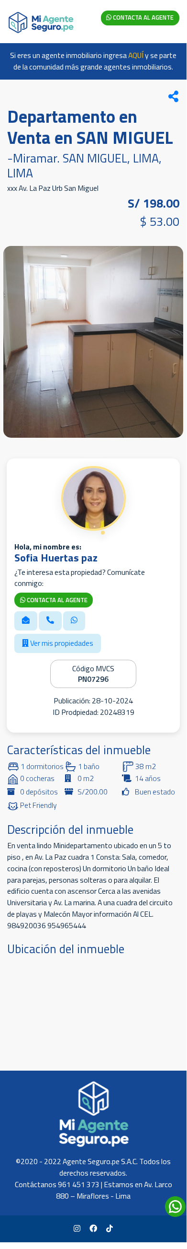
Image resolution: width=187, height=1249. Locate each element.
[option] (93, 342)
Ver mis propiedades (61, 643)
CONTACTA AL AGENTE (142, 17)
